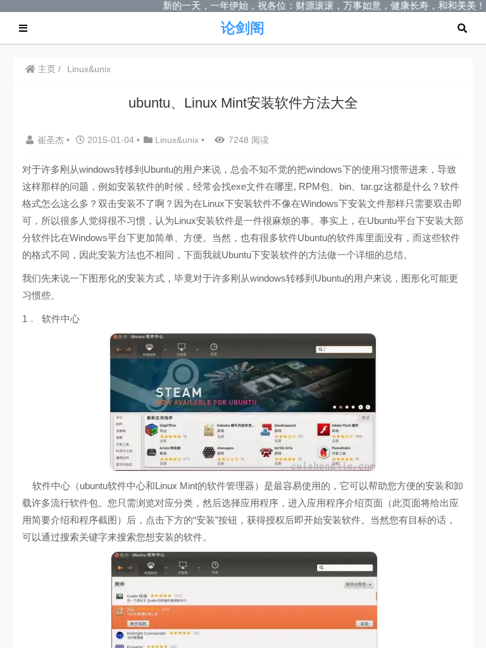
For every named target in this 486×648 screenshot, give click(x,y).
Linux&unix (89, 69)
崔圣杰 (51, 140)
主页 (45, 69)
